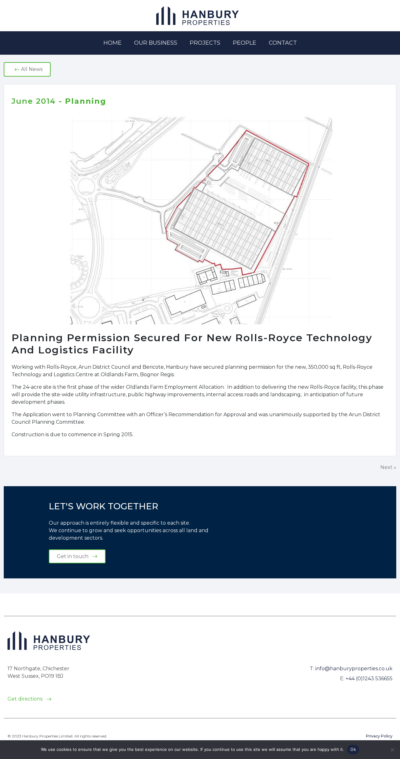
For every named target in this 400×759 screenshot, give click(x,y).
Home (112, 42)
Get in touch (73, 556)
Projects (205, 42)
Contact (283, 42)
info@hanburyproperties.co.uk (353, 669)
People (244, 42)
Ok (353, 749)
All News (31, 69)
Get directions (26, 699)
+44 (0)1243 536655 (369, 679)
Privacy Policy (379, 736)
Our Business (155, 42)
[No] (392, 750)
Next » (388, 467)
